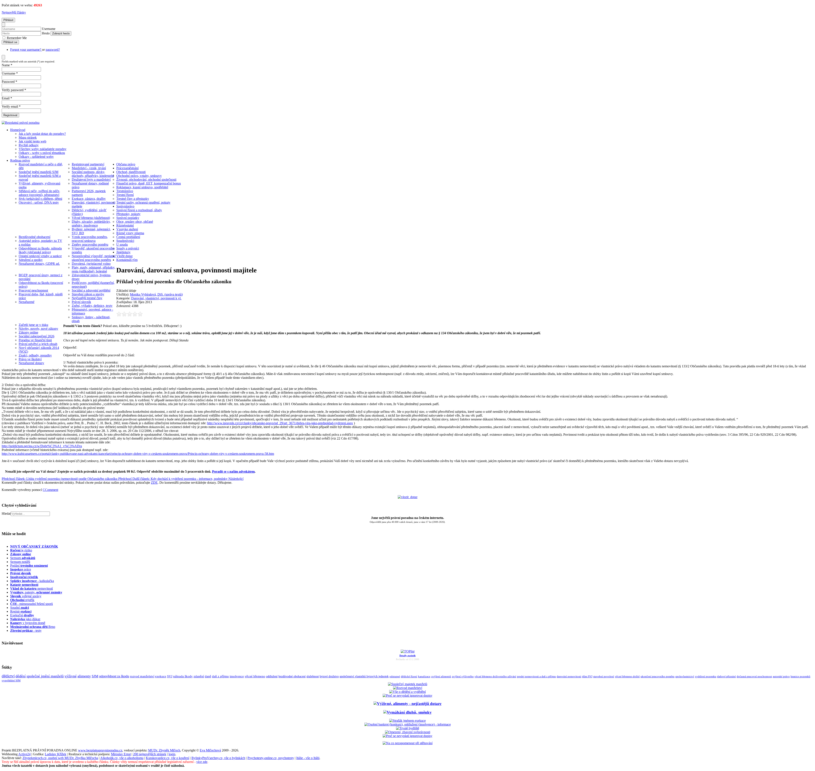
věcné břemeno (255, 676)
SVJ (169, 676)
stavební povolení (603, 676)
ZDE (154, 482)
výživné (71, 676)
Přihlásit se (10, 42)
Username (48, 29)
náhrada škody (183, 676)
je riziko (21, 550)
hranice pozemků (800, 676)
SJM (95, 676)
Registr (20, 611)
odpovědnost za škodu (114, 676)
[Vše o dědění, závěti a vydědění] (407, 691)
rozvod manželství (142, 676)
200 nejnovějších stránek (149, 754)
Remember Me (16, 38)
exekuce (160, 676)
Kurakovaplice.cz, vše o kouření (167, 758)
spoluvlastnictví (684, 676)
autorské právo (781, 676)
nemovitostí (31, 588)
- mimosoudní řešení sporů (31, 604)
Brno (32, 627)
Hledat (6, 513)
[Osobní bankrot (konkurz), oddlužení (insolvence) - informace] (407, 724)
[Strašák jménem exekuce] (407, 720)
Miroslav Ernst (121, 754)
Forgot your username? (26, 49)
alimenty (84, 676)
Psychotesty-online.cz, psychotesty (270, 758)
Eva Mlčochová (210, 750)
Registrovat (10, 115)
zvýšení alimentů (441, 676)
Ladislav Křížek (55, 754)
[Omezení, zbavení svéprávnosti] (407, 732)
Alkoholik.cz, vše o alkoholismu (121, 758)
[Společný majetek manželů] (407, 684)
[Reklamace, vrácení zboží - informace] (407, 695)
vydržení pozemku (705, 676)
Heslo (46, 33)
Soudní (19, 607)
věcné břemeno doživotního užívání (495, 676)
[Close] (3, 24)
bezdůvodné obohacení (292, 676)
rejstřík (24, 577)
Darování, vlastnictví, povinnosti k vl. (156, 298)
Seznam (22, 558)
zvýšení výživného (463, 676)
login (172, 754)
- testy (26, 630)
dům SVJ (587, 676)
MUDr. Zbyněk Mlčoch (164, 750)
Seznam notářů (20, 562)
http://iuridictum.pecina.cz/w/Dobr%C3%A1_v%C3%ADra (42, 446)
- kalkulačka (32, 581)
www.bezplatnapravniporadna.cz (100, 750)
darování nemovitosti (569, 676)
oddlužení (272, 676)
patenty (36, 592)
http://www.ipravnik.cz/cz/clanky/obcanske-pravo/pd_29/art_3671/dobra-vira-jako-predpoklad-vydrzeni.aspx (280, 423)
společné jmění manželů (45, 676)
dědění (20, 676)
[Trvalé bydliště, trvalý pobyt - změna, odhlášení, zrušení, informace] (407, 728)
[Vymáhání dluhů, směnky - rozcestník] (407, 712)
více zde (201, 762)
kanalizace (424, 676)
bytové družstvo (329, 676)
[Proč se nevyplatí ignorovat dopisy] (407, 736)
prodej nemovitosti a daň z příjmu (536, 676)
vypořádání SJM (11, 680)
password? (53, 49)
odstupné (394, 676)
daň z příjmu (220, 676)
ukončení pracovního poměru (657, 676)
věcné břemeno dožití (627, 676)
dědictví (8, 676)
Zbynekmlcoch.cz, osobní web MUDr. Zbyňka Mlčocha (60, 758)
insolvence (237, 676)
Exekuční (22, 615)
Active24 (24, 754)
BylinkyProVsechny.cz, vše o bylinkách (218, 758)
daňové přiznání (726, 676)
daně (208, 676)
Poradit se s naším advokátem (233, 471)
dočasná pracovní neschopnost (754, 676)
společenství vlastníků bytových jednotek (364, 676)
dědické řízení (409, 676)
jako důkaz (25, 619)
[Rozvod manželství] (407, 688)
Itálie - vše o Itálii (307, 758)
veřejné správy (25, 596)
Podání (29, 565)
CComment (50, 490)
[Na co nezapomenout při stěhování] (408, 743)
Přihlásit (8, 20)
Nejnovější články (14, 12)
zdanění (199, 676)
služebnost (312, 676)
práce (20, 569)
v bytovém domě (27, 623)
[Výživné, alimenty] (408, 703)
